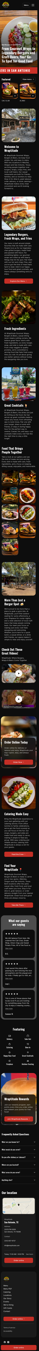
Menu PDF (7, 1289)
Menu (26, 5)
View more (9, 948)
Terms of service (9, 1328)
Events (6, 1302)
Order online (19, 1260)
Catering (7, 1292)
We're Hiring (8, 1305)
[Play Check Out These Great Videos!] (19, 673)
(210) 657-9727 (9, 1241)
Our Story (7, 1298)
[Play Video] (19, 699)
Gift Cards (7, 1308)
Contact (6, 1311)
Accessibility (7, 1331)
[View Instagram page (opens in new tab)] (8, 1342)
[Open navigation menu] (33, 5)
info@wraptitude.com (12, 1246)
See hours (29, 1254)
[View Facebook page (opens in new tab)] (4, 1342)
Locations (7, 1295)
